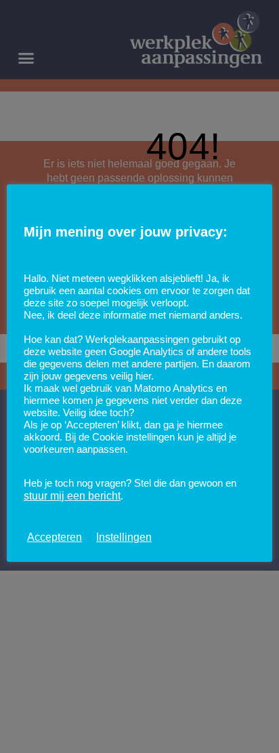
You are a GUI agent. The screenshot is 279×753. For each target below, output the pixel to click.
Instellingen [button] (124, 537)
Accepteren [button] (54, 537)
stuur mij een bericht (72, 496)
